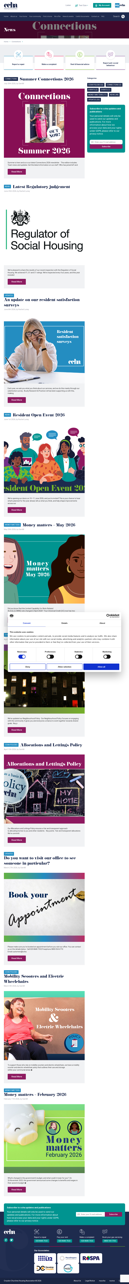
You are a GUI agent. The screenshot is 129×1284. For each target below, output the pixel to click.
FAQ (102, 16)
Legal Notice (90, 1281)
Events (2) (93, 90)
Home (6, 16)
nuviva (112, 1281)
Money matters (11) (97, 95)
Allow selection (64, 667)
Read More (16, 171)
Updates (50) (94, 100)
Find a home (47, 16)
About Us (77, 1281)
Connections (16, 42)
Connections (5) (114, 85)
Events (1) (105, 90)
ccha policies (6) (95, 85)
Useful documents (82, 16)
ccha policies (11, 745)
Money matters (12, 525)
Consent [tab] (26, 623)
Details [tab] (64, 623)
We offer (57, 16)
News (7, 186)
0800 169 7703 (110, 1241)
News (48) (114, 95)
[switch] (50, 657)
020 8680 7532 (42, 1241)
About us (13, 16)
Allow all (101, 667)
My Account (104, 5)
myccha (102, 1281)
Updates (9, 295)
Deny (27, 667)
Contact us (95, 16)
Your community (35, 16)
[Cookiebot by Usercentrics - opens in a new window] (108, 616)
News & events (68, 16)
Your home (23, 16)
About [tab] (102, 623)
